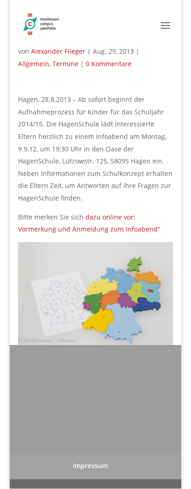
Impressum (90, 465)
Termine (65, 63)
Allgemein (33, 63)
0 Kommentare (109, 63)
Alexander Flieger (58, 51)
